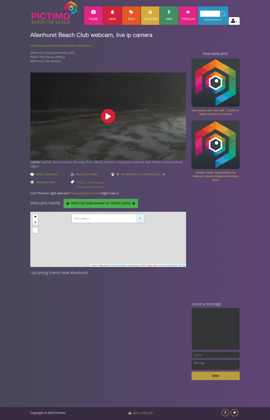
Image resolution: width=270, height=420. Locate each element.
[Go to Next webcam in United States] (163, 174)
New (112, 19)
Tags (131, 19)
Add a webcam (143, 413)
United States (65, 46)
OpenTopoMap (167, 265)
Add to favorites (47, 174)
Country (150, 19)
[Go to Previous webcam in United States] (118, 174)
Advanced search (213, 19)
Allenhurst (85, 46)
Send (215, 376)
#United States (94, 187)
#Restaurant (96, 182)
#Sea (80, 187)
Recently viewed (87, 174)
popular (188, 19)
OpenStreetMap (119, 265)
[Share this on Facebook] (225, 413)
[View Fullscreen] (35, 230)
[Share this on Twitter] (235, 413)
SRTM (142, 265)
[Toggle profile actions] (234, 21)
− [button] (35, 222)
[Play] (108, 116)
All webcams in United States (141, 174)
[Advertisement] (216, 243)
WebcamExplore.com (85, 193)
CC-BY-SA (180, 265)
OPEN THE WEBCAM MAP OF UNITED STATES (100, 203)
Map (169, 19)
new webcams (45, 182)
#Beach (82, 182)
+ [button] (35, 216)
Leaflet (94, 265)
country (47, 46)
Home (93, 19)
